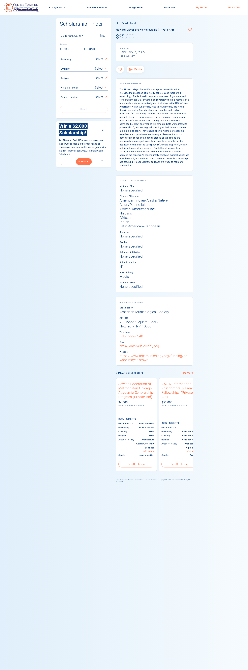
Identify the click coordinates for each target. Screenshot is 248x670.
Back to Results (129, 23)
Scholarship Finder (97, 7)
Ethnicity (65, 69)
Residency (66, 59)
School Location (69, 97)
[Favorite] (120, 69)
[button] (190, 30)
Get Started (234, 7)
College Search (57, 7)
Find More (187, 373)
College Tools (135, 7)
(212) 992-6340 (131, 336)
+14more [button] (191, 451)
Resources (169, 7)
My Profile (201, 7)
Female (91, 49)
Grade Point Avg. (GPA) (72, 36)
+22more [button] (148, 451)
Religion (65, 78)
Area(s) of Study (69, 88)
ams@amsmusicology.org (139, 346)
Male (66, 49)
